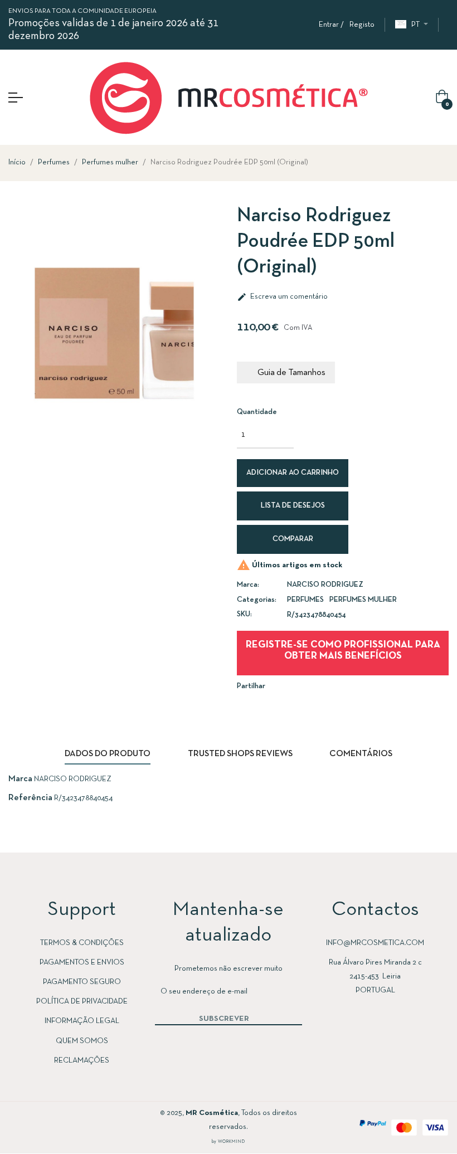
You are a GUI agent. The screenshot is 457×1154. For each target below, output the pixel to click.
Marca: (248, 584)
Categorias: (256, 599)
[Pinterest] (79, 1127)
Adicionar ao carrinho (292, 472)
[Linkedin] (57, 1127)
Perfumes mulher (363, 599)
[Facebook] (12, 1127)
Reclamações (81, 1060)
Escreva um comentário (282, 297)
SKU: (244, 614)
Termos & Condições (82, 943)
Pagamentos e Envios (82, 962)
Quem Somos (82, 1041)
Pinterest (325, 685)
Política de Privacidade (82, 1001)
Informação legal (82, 1021)
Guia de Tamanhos (291, 373)
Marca (20, 779)
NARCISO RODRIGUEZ (325, 584)
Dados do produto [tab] (107, 754)
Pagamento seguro (82, 982)
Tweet (308, 685)
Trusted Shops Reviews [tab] (240, 754)
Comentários (360, 754)
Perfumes (305, 599)
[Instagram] (35, 1127)
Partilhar (292, 685)
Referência (30, 798)
